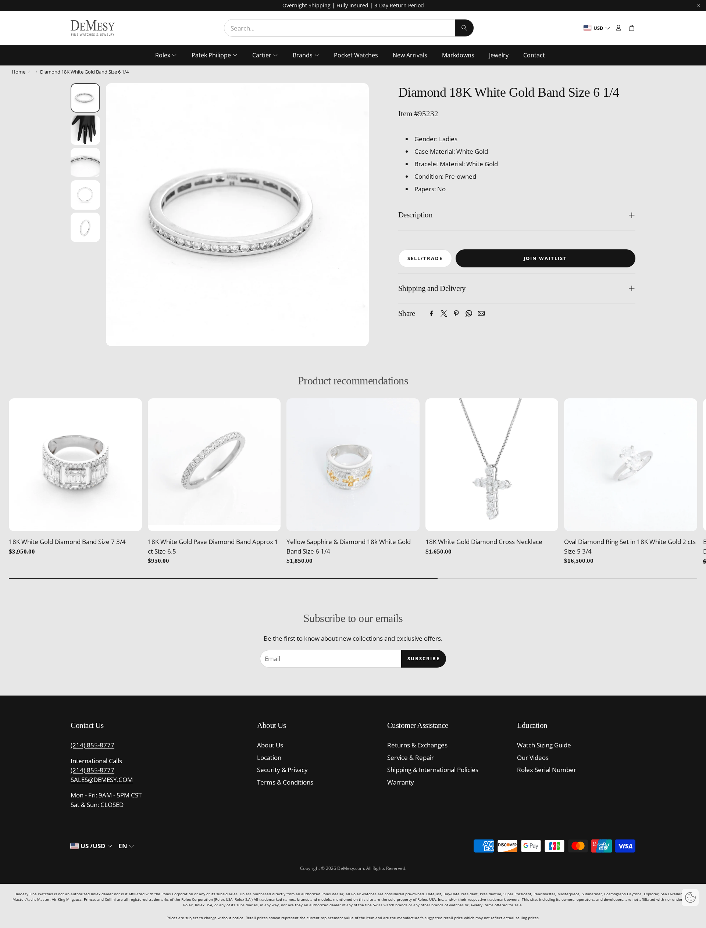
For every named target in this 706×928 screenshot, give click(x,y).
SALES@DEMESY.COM (102, 779)
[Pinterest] (456, 313)
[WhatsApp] (469, 313)
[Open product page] (75, 464)
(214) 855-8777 (92, 745)
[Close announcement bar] (698, 5)
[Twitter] (444, 313)
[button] (349, 27)
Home (18, 71)
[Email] (481, 313)
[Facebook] (431, 313)
